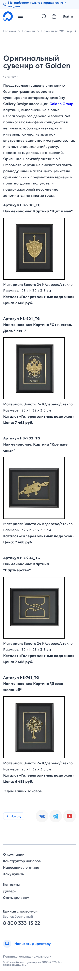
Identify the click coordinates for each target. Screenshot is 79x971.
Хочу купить (13, 874)
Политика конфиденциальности (27, 956)
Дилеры (10, 891)
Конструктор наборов (22, 861)
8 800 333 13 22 (21, 923)
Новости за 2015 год (56, 31)
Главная (9, 31)
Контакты (11, 884)
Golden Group (61, 104)
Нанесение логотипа (21, 867)
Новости (28, 31)
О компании (14, 854)
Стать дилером (16, 897)
